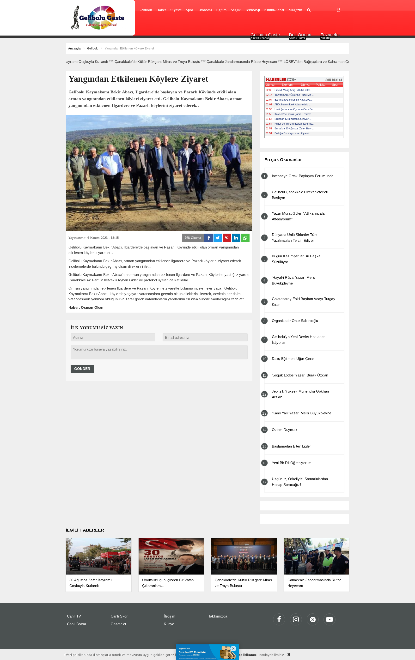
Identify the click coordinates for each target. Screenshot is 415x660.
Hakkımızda (217, 616)
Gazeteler (119, 624)
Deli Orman (300, 34)
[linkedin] (236, 238)
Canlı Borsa (76, 624)
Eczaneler (330, 34)
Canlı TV (74, 616)
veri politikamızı (244, 655)
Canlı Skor (119, 616)
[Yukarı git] (405, 650)
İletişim (169, 616)
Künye (169, 624)
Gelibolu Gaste (265, 34)
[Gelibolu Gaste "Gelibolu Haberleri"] (98, 18)
